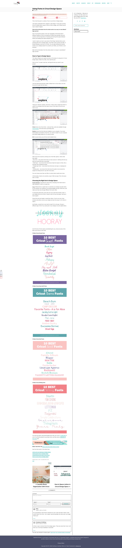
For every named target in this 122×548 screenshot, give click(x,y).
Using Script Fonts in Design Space (40, 453)
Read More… (83, 18)
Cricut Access (35, 128)
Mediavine (78, 546)
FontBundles (63, 435)
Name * (35, 502)
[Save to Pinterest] (1, 277)
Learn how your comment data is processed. (60, 532)
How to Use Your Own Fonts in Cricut (50, 446)
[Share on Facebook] (1, 273)
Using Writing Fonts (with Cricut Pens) (41, 455)
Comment (34, 493)
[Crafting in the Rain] (23, 3)
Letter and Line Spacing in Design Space (41, 452)
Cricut (33, 460)
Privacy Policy (61, 543)
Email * (49, 502)
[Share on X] (1, 275)
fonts (50, 463)
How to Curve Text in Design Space (40, 456)
